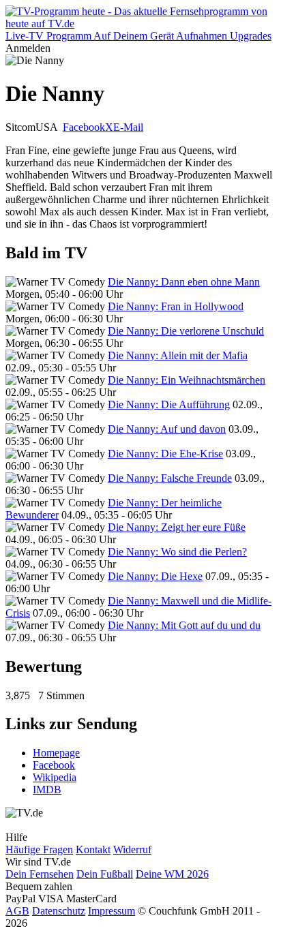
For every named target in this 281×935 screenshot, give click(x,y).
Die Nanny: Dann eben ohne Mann (184, 282)
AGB (17, 911)
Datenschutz (58, 911)
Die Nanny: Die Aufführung (169, 404)
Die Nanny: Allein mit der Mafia (178, 355)
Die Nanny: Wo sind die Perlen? (177, 551)
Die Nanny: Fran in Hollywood (175, 306)
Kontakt (93, 849)
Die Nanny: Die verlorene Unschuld (186, 331)
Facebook (84, 127)
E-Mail (128, 127)
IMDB (47, 789)
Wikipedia (54, 777)
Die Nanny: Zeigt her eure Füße (177, 527)
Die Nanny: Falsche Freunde (170, 478)
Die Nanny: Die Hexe (155, 576)
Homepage (56, 752)
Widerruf (132, 849)
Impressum (111, 911)
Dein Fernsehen (39, 874)
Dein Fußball (104, 874)
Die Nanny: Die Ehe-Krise (165, 453)
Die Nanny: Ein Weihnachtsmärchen (186, 380)
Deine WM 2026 (172, 874)
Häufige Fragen (39, 849)
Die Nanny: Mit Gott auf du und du (184, 625)
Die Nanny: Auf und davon (167, 429)
